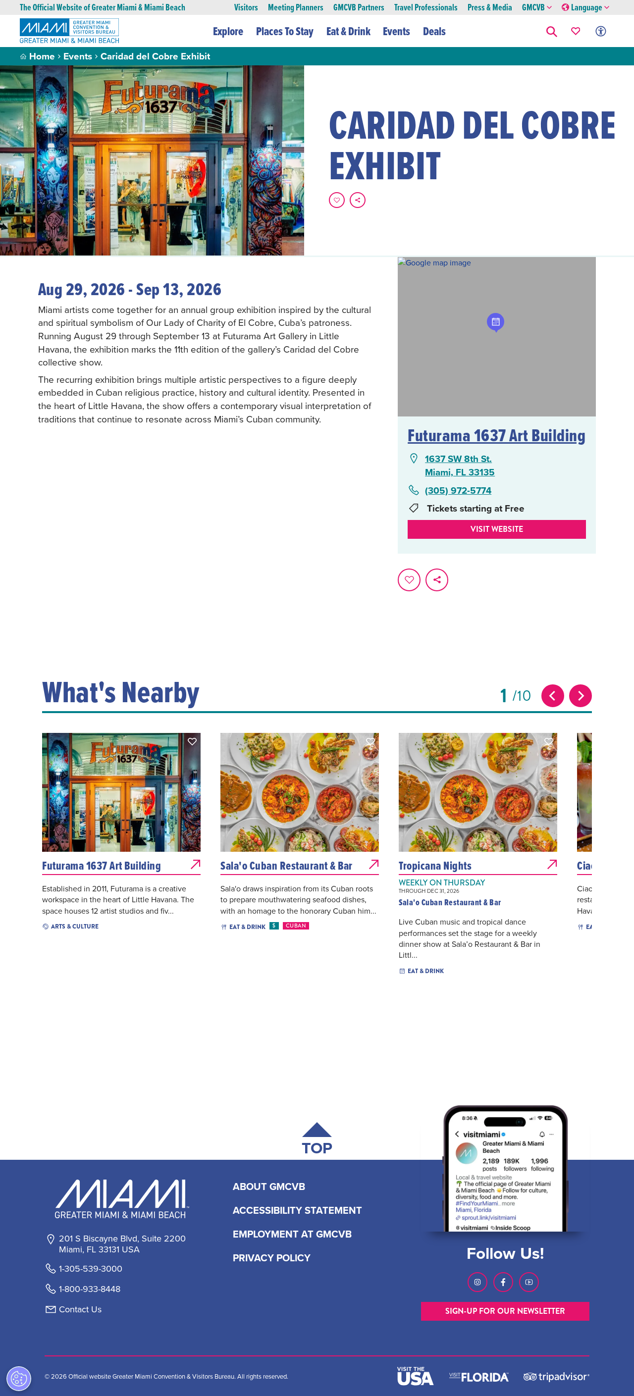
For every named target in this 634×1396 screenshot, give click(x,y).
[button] (552, 31)
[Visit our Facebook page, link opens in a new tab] (503, 1282)
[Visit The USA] (415, 1376)
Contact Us (80, 1309)
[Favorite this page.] (337, 200)
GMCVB (533, 7)
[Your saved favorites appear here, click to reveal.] (576, 31)
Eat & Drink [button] (348, 31)
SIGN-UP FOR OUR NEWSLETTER (505, 1311)
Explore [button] (228, 31)
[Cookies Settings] (18, 1378)
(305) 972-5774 (458, 490)
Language (586, 7)
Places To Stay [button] (285, 31)
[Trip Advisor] (556, 1376)
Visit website (497, 529)
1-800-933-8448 (89, 1289)
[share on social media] (358, 200)
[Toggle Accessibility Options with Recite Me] (600, 31)
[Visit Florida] (479, 1376)
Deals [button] (434, 31)
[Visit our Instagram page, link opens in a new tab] (477, 1282)
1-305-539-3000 (90, 1268)
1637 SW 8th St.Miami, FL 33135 (460, 465)
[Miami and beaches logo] (122, 1199)
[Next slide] (580, 695)
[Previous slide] (552, 695)
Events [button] (396, 31)
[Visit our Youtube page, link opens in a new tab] (529, 1282)
